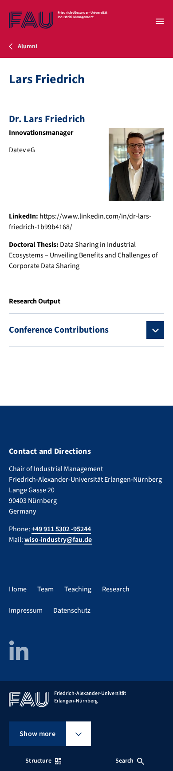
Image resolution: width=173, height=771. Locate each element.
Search (124, 760)
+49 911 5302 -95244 (61, 529)
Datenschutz (71, 610)
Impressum (26, 610)
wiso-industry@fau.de (58, 540)
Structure (38, 760)
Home (18, 589)
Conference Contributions (59, 330)
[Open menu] (159, 21)
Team (45, 589)
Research (116, 589)
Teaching (77, 589)
